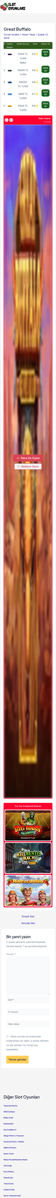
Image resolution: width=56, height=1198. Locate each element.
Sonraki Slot (28, 923)
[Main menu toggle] (53, 6)
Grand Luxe (8, 1178)
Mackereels (8, 1124)
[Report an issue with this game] (6, 120)
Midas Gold (8, 1118)
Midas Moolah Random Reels (16, 1160)
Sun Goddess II (10, 1130)
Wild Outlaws (9, 1112)
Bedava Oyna (30, 466)
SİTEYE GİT (45, 53)
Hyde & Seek (9, 1190)
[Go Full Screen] (11, 120)
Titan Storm (9, 1184)
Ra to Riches (9, 1172)
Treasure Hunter (10, 1106)
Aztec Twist (9, 1154)
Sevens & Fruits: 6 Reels (14, 1142)
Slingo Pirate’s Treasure (14, 1136)
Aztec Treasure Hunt (12, 1196)
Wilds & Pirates (10, 1148)
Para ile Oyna (30, 458)
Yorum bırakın (11, 34)
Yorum (11, 954)
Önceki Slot (28, 916)
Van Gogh (8, 1166)
